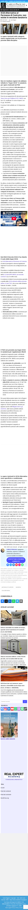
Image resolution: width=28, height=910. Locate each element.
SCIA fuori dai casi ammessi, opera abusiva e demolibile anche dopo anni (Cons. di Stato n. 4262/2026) (12, 685)
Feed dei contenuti (6, 791)
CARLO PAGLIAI (12, 549)
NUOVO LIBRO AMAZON (8, 739)
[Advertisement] (14, 61)
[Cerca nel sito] (25, 701)
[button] (27, 1)
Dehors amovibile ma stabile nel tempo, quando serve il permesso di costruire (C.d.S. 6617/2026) (13, 630)
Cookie (21, 907)
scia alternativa (6, 590)
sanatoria (18, 587)
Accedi (2, 787)
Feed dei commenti (6, 794)
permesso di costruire (7, 587)
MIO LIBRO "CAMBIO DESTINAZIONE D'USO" (14, 1)
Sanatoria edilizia (6, 21)
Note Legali (8, 907)
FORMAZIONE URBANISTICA (14, 779)
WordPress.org (5, 798)
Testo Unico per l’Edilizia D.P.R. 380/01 (12, 98)
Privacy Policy (15, 907)
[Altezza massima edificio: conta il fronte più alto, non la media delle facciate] (14, 646)
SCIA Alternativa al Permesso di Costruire (15, 261)
